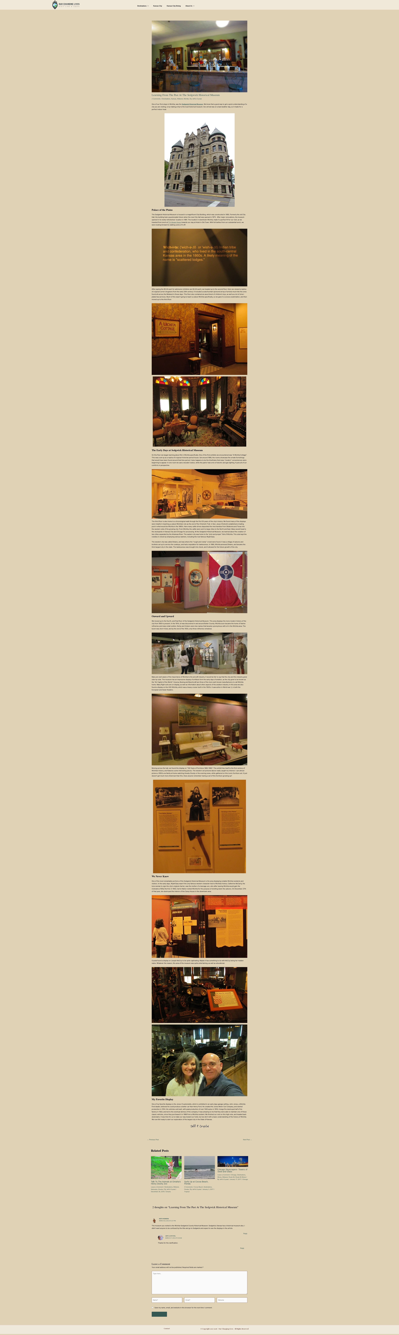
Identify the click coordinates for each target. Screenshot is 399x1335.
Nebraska (154, 1189)
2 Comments (156, 99)
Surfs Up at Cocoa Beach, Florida (196, 1182)
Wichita (186, 99)
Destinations (142, 6)
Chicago (233, 1175)
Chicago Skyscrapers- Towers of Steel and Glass (232, 1170)
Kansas (173, 99)
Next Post (247, 1139)
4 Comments (188, 1187)
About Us (188, 6)
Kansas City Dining (174, 6)
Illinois (219, 1177)
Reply (245, 1233)
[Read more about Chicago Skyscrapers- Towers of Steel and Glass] (232, 1161)
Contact (167, 1328)
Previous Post (153, 1139)
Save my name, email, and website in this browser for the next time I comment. (183, 1308)
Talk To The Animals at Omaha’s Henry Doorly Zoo (166, 1182)
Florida (186, 1189)
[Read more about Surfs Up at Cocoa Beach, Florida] (199, 1167)
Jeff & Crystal (170, 1236)
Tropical (186, 1191)
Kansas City (157, 6)
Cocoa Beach (198, 1187)
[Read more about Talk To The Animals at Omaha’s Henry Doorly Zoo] (166, 1167)
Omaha (160, 1189)
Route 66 (232, 1177)
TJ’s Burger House (174, 222)
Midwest (180, 99)
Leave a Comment (157, 1187)
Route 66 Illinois (240, 1177)
